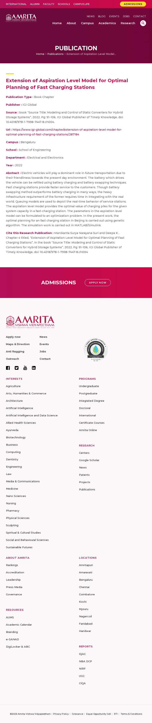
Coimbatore (87, 594)
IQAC (82, 653)
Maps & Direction (18, 344)
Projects (84, 482)
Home (40, 53)
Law (8, 474)
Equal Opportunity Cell (98, 714)
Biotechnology (16, 437)
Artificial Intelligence (19, 408)
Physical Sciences (17, 517)
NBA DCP (85, 661)
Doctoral (84, 408)
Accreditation (15, 572)
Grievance (77, 714)
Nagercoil (85, 616)
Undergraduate (89, 386)
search (143, 23)
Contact (139, 16)
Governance (14, 594)
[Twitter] (17, 368)
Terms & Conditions (131, 714)
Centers (84, 452)
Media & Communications (23, 481)
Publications (55, 53)
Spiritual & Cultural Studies (23, 532)
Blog (101, 16)
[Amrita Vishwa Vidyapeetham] (21, 18)
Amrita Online (88, 430)
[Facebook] (8, 368)
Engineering (14, 466)
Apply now (13, 336)
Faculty (48, 4)
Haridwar (85, 631)
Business (12, 444)
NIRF (82, 668)
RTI (116, 714)
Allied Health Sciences (21, 422)
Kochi (82, 601)
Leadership (13, 579)
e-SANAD (12, 639)
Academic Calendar (19, 624)
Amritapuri (86, 565)
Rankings (12, 565)
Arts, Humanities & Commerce (26, 393)
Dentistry (12, 459)
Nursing (11, 503)
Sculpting (12, 525)
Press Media (14, 587)
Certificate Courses (91, 422)
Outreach (12, 358)
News (90, 16)
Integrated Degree (91, 400)
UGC (82, 675)
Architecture (14, 400)
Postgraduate (88, 393)
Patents (84, 474)
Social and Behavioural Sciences (27, 539)
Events (114, 16)
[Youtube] (25, 367)
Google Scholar (89, 460)
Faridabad (85, 623)
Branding (12, 632)
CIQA (82, 683)
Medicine (12, 488)
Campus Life (81, 4)
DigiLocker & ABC (18, 646)
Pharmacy (12, 510)
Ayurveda (12, 430)
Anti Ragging (15, 351)
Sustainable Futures (19, 547)
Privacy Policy (61, 714)
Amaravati (85, 572)
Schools (64, 4)
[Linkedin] (34, 368)
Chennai (84, 587)
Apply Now (97, 282)
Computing (13, 452)
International (16, 4)
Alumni (35, 4)
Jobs (126, 16)
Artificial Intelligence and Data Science (32, 415)
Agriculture (13, 386)
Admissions (133, 4)
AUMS (10, 617)
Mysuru (83, 609)
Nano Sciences (16, 496)
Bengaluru (86, 579)
